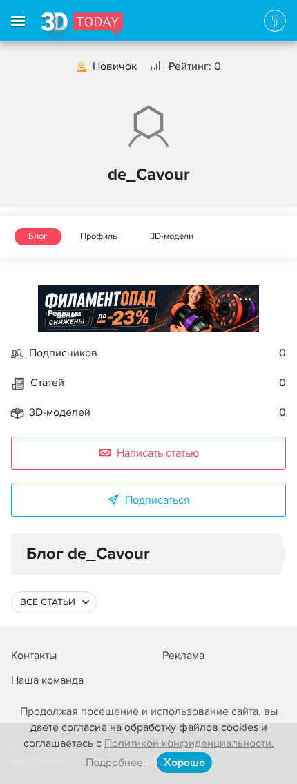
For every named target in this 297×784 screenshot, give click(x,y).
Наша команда (47, 680)
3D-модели (171, 236)
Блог (38, 236)
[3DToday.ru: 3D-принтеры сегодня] (81, 26)
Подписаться (157, 500)
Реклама (65, 313)
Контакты (34, 655)
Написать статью (158, 453)
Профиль (98, 236)
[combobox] (54, 602)
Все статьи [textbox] (47, 602)
